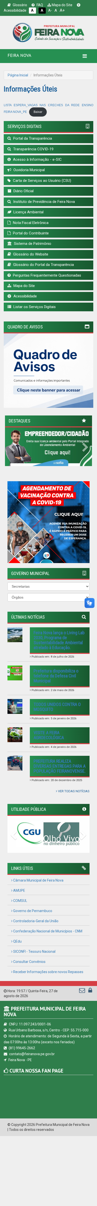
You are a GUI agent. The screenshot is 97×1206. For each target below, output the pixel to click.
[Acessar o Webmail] (82, 991)
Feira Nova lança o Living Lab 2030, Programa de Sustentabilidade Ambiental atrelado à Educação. (59, 640)
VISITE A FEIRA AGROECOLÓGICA (49, 735)
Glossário (19, 5)
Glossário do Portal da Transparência (43, 264)
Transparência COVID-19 (32, 149)
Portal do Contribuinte (30, 233)
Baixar (38, 112)
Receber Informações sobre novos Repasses (47, 972)
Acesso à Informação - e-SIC (37, 159)
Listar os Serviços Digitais (34, 307)
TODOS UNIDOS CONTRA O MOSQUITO (57, 707)
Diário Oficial (23, 191)
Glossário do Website (30, 254)
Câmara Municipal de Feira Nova (37, 880)
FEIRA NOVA (19, 55)
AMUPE (18, 890)
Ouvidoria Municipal (28, 170)
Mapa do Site (61, 5)
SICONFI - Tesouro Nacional (33, 951)
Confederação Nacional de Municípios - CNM (47, 931)
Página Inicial (18, 75)
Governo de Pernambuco (32, 911)
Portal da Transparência (32, 138)
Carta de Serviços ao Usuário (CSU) (41, 180)
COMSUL (19, 901)
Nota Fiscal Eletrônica (30, 223)
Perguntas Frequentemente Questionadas (46, 275)
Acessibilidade (24, 296)
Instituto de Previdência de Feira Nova (43, 201)
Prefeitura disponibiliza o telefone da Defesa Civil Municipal (56, 675)
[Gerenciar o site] (90, 991)
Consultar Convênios (29, 962)
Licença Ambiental (28, 212)
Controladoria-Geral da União (35, 921)
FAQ (39, 5)
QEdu (17, 941)
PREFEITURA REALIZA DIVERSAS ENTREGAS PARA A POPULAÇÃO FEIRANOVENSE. (60, 766)
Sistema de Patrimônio (32, 243)
